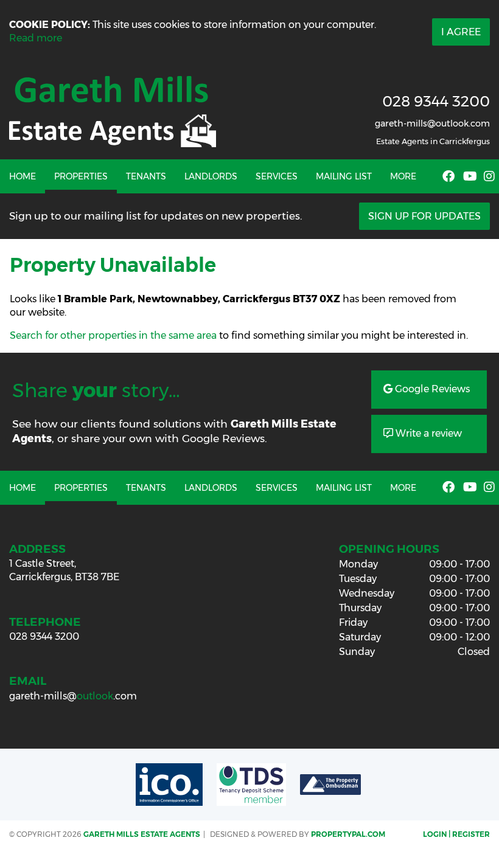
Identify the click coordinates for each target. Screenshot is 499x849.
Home (22, 176)
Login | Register (456, 834)
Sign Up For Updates (424, 216)
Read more (35, 38)
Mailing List (344, 176)
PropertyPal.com (348, 834)
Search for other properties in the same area (113, 335)
